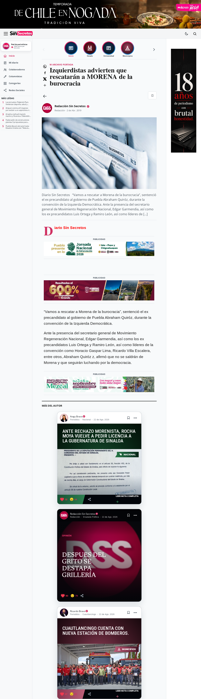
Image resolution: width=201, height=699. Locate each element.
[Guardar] (152, 95)
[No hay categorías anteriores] (44, 49)
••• (135, 417)
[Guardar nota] (128, 418)
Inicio (12, 55)
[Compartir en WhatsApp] (45, 66)
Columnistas (15, 76)
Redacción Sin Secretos (70, 106)
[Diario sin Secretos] (21, 33)
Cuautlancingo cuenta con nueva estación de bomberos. (95, 631)
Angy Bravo (76, 416)
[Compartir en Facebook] (45, 72)
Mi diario (13, 62)
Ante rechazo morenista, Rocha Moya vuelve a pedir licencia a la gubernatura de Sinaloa (98, 436)
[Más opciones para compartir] (45, 85)
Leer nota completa (127, 499)
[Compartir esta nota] (89, 499)
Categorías (14, 83)
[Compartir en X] (45, 79)
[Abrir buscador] (195, 34)
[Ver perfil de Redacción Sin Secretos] (47, 108)
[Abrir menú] (5, 33)
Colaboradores (17, 69)
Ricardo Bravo (77, 611)
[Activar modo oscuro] (186, 33)
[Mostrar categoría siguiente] (153, 49)
